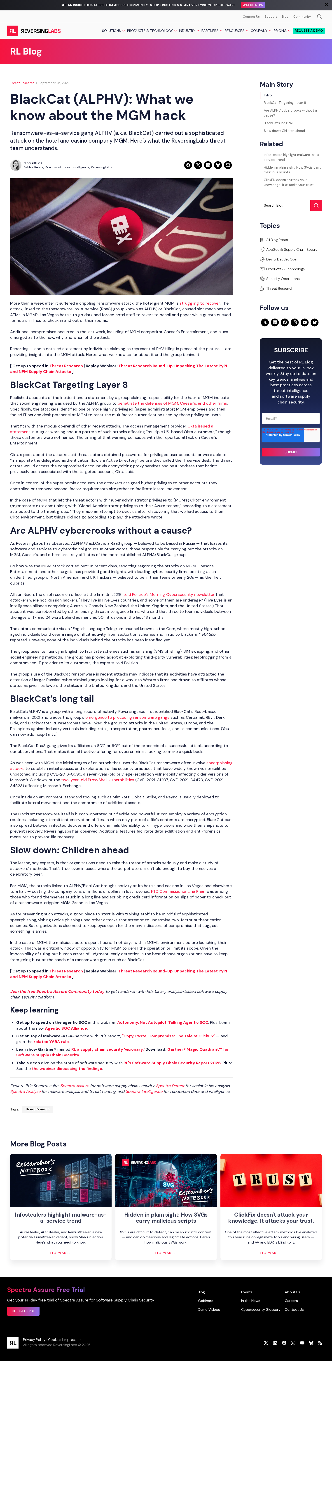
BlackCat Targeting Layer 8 (285, 103)
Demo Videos (209, 1309)
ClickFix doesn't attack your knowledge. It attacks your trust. (289, 182)
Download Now (262, 5)
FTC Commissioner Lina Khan (178, 891)
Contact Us (251, 16)
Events (247, 1292)
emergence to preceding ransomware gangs (127, 717)
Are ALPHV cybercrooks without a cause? (290, 113)
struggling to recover (200, 303)
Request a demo (309, 31)
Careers (291, 1300)
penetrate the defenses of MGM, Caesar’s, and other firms (172, 403)
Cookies (54, 1339)
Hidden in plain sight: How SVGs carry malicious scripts (292, 170)
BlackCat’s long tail (278, 123)
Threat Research (22, 83)
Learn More (61, 1253)
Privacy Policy (34, 1339)
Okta (192, 426)
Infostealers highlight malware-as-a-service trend (292, 157)
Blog (285, 16)
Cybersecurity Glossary (261, 1309)
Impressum (73, 1339)
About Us (292, 1292)
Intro (268, 95)
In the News (250, 1300)
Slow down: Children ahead (284, 131)
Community (302, 16)
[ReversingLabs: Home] (33, 31)
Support (271, 16)
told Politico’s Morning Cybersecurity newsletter (169, 594)
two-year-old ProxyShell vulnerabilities (97, 780)
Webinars (205, 1300)
